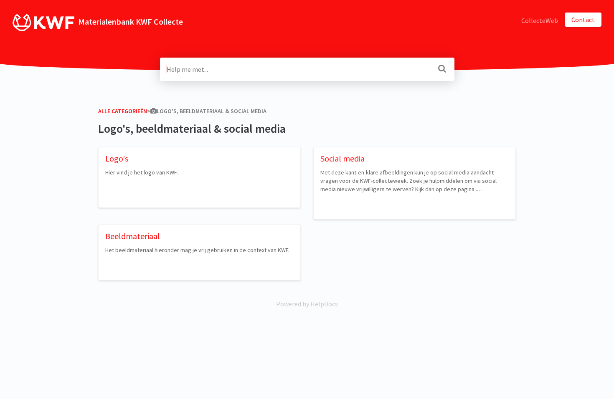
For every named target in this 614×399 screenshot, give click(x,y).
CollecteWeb (539, 20)
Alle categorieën (122, 111)
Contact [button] (583, 19)
